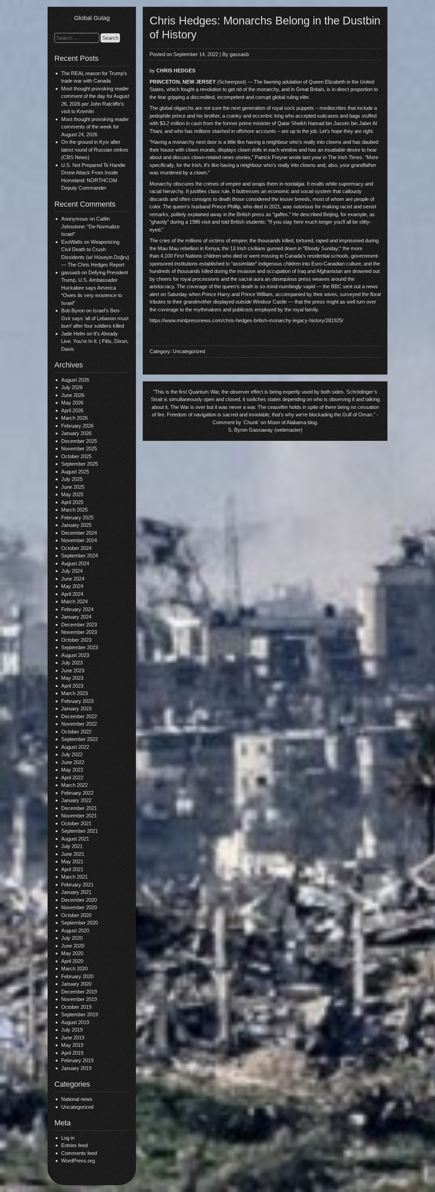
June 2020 (72, 946)
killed (287, 240)
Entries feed (74, 1145)
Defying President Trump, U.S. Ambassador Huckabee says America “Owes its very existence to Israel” (94, 288)
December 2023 (79, 624)
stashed (221, 131)
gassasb (239, 54)
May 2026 (72, 402)
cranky (234, 116)
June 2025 (72, 487)
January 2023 (76, 708)
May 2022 (72, 770)
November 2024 (79, 540)
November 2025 (79, 448)
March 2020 (74, 968)
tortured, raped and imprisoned (330, 240)
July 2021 (72, 846)
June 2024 (72, 579)
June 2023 (72, 670)
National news (76, 1099)
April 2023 (72, 686)
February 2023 (77, 701)
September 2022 (79, 739)
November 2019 (79, 999)
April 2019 (72, 1053)
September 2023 (79, 647)
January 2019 (76, 1068)
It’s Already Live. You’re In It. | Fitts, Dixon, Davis (94, 341)
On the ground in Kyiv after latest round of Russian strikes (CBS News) (94, 149)
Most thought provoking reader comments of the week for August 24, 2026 (95, 126)
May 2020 (72, 953)
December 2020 (79, 900)
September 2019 (79, 1014)
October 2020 (76, 915)
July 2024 (72, 571)
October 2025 (76, 456)
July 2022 (72, 754)
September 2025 (79, 464)
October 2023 (76, 640)
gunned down (281, 248)
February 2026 (77, 426)
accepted (305, 116)
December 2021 (79, 808)
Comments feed (79, 1153)
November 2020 (79, 907)
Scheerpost (231, 82)
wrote (295, 157)
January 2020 (76, 984)
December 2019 (79, 992)
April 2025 (72, 502)
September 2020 (79, 923)
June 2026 (72, 395)
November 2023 (79, 632)
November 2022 (79, 724)
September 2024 (79, 555)
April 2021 (72, 869)
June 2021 (72, 854)
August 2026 (75, 380)
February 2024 (77, 609)
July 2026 (72, 387)
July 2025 (72, 479)
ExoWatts (72, 242)
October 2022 (76, 732)
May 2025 (72, 494)
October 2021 (76, 823)
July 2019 (72, 1030)
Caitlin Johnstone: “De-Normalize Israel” (90, 226)
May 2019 (72, 1045)
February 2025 (77, 517)
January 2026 (76, 433)
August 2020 (75, 930)
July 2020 (72, 938)
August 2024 (75, 563)
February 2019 (77, 1060)
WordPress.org (78, 1160)
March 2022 (74, 785)
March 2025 (74, 510)
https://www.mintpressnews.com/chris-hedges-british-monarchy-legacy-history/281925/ (246, 320)
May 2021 (72, 861)
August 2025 (75, 471)
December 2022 (79, 716)
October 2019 (76, 1007)
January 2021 (76, 892)
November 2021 (79, 815)
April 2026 (72, 410)
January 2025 (76, 525)
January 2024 (76, 617)
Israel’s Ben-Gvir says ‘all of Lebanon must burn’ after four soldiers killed (94, 318)
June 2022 (72, 762)
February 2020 (77, 976)
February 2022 (77, 793)
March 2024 (74, 601)
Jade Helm (73, 333)
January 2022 (76, 800)
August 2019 (75, 1022)
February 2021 (77, 884)
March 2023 (74, 693)
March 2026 (74, 418)
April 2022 (72, 777)
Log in (67, 1138)
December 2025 (79, 441)
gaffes (281, 214)
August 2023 (75, 655)
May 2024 (72, 586)
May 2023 (72, 678)
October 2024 (76, 548)
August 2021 (75, 839)
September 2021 (79, 831)
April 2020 (72, 961)
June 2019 (72, 1037)
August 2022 (75, 747)
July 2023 (72, 663)
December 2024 (79, 533)
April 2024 (72, 594)
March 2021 (74, 877)
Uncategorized (77, 1107)
